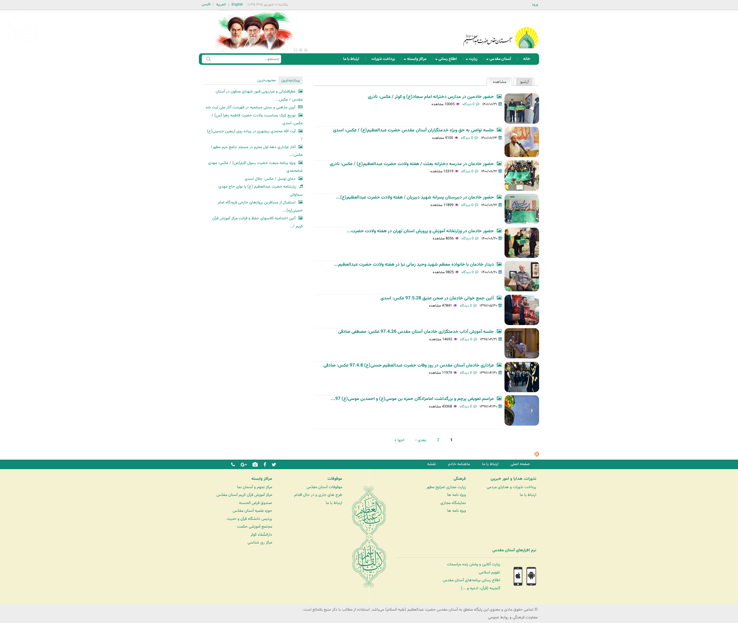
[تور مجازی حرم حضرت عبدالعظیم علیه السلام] (23, 47)
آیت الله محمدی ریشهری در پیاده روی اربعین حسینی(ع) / (255, 135)
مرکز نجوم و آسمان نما (254, 487)
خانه (526, 59)
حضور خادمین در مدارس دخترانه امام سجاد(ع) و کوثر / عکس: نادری (431, 97)
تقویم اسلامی (489, 572)
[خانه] (500, 30)
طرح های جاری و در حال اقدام (318, 495)
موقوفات (334, 479)
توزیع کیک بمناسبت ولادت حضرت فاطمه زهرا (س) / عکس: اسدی (257, 119)
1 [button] (306, 50)
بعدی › (420, 440)
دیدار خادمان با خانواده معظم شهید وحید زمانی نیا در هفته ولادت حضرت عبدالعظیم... (414, 264)
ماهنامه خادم (459, 464)
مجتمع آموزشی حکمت (254, 527)
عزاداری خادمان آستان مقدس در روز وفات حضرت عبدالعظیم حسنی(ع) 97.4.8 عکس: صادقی (408, 365)
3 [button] (295, 50)
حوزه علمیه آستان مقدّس (252, 511)
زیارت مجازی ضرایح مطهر (446, 487)
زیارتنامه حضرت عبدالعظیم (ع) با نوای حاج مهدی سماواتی (261, 191)
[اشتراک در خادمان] (536, 455)
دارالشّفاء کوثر (261, 535)
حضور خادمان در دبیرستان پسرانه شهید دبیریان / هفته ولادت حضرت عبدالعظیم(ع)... (415, 197)
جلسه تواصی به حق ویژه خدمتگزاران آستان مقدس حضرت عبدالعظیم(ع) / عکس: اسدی (413, 130)
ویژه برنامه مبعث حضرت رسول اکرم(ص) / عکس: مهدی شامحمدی (255, 167)
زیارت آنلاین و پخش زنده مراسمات (473, 564)
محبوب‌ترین (266, 80)
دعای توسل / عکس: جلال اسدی (270, 179)
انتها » (399, 440)
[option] (253, 31)
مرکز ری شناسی (260, 542)
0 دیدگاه (468, 104)
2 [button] (300, 50)
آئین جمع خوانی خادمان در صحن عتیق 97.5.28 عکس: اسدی (437, 298)
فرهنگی (459, 479)
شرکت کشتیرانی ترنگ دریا (20, 562)
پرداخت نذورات (383, 59)
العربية (221, 4)
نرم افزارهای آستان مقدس (514, 550)
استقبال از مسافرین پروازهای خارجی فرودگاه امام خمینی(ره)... (260, 206)
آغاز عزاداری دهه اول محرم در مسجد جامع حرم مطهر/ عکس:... (257, 151)
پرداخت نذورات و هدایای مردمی (511, 487)
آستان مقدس (502, 60)
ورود (535, 4)
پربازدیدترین (290, 80)
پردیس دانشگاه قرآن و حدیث (249, 519)
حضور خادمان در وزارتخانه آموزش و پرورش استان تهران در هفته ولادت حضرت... (420, 231)
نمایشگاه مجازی (453, 503)
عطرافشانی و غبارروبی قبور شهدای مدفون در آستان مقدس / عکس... (259, 95)
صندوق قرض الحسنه (255, 503)
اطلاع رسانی (449, 60)
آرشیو (524, 82)
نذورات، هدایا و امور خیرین (513, 479)
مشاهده (497, 82)
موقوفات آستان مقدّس (324, 487)
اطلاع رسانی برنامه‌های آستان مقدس (471, 580)
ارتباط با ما (351, 59)
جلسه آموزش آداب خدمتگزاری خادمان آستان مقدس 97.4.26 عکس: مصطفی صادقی (416, 331)
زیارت (475, 60)
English (237, 4)
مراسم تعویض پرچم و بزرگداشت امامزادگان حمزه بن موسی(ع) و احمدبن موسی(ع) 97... (412, 399)
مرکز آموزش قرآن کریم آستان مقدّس (244, 495)
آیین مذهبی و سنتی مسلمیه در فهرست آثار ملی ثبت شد (250, 107)
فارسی (206, 4)
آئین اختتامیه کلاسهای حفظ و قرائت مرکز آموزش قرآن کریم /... (257, 222)
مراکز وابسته (418, 60)
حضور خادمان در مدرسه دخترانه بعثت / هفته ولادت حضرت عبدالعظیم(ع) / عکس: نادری (412, 164)
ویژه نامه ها (456, 495)
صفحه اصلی (520, 464)
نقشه (431, 464)
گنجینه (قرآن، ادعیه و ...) (480, 588)
